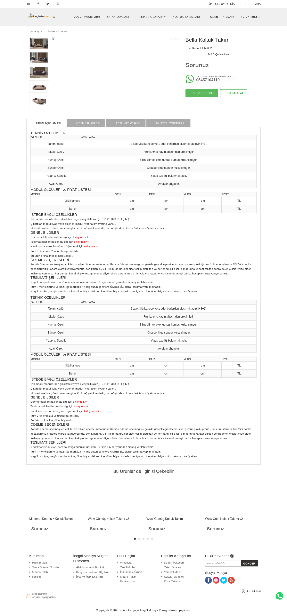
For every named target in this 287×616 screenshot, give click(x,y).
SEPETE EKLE (204, 93)
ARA (258, 3)
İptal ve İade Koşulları (89, 576)
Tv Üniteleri (251, 16)
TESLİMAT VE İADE (127, 123)
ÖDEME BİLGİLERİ (88, 123)
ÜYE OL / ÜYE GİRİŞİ (221, 3)
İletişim (36, 576)
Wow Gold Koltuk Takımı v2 (224, 518)
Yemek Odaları (151, 16)
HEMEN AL (235, 93)
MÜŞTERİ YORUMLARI (170, 123)
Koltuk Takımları (186, 16)
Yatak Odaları (118, 16)
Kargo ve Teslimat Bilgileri (92, 572)
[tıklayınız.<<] (80, 233)
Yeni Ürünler (127, 567)
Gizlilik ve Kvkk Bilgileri (90, 567)
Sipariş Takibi (40, 571)
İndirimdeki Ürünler (132, 571)
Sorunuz (197, 65)
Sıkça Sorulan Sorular (45, 567)
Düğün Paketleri (86, 16)
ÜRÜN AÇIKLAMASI (48, 123)
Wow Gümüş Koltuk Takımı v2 (108, 518)
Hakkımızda (39, 562)
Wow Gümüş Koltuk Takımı (165, 518)
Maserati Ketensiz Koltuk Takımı (51, 518)
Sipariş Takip (128, 576)
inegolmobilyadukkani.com (46, 282)
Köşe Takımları (222, 16)
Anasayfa (36, 31)
